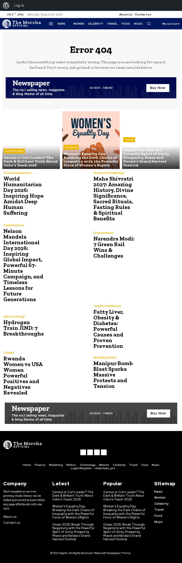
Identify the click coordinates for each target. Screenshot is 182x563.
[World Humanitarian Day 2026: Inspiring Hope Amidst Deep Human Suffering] (67, 192)
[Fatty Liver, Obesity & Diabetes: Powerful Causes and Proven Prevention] (157, 325)
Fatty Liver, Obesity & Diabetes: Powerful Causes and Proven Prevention (108, 328)
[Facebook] (159, 14)
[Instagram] (164, 14)
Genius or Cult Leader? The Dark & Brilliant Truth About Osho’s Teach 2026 (72, 495)
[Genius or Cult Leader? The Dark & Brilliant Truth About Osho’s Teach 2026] (31, 140)
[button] (149, 23)
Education (71, 147)
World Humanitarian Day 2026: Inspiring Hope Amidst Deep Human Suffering (23, 195)
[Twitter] (170, 14)
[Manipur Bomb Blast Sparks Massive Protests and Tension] (157, 372)
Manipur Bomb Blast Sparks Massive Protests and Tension (113, 374)
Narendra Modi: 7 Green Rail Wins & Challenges (114, 247)
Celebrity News (14, 151)
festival (129, 139)
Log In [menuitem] (19, 5)
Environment (103, 232)
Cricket (8, 352)
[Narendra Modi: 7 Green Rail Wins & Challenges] (157, 245)
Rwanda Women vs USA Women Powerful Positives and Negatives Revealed (23, 375)
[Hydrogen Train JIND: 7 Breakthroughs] (67, 325)
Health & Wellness (107, 306)
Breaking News (104, 357)
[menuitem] (6, 5)
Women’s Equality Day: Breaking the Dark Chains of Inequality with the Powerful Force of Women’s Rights (73, 511)
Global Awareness (17, 172)
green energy (14, 316)
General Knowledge (109, 172)
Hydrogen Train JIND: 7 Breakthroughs (23, 328)
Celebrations (13, 225)
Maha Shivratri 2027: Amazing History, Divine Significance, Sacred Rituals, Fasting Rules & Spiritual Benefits (113, 198)
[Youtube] (176, 14)
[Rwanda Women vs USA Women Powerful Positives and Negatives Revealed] (67, 372)
